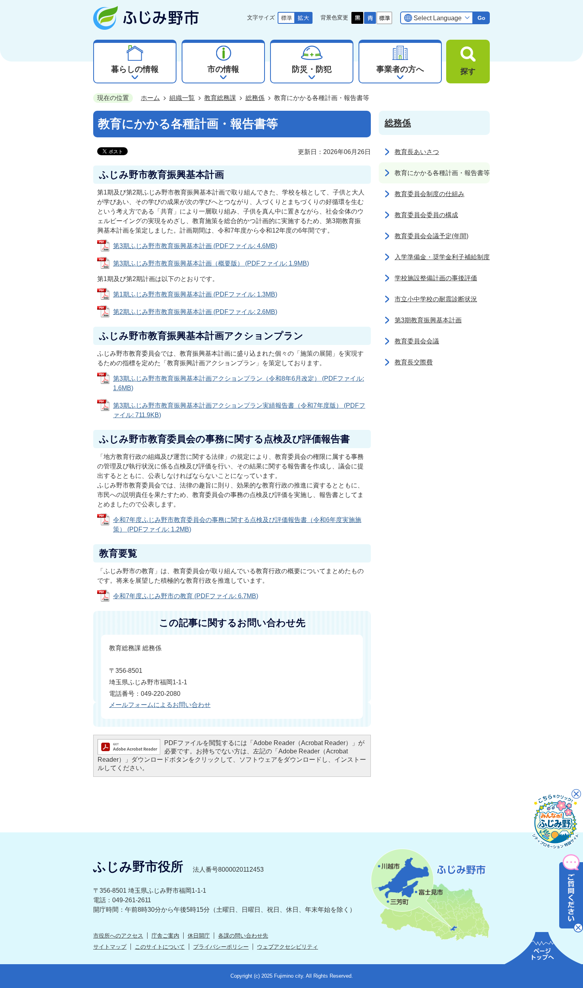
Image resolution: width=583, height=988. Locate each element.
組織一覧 (182, 97)
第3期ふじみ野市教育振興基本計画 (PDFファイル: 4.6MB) (195, 246)
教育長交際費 (414, 362)
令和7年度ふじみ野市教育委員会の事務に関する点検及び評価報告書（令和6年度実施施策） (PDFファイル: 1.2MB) (237, 524)
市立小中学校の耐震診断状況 (436, 299)
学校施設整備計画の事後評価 (436, 278)
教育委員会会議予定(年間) (431, 236)
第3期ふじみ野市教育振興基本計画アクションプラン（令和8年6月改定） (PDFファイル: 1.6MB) (238, 383)
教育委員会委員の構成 (426, 215)
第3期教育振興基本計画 (428, 320)
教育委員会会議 (417, 341)
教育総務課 (220, 97)
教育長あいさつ (417, 151)
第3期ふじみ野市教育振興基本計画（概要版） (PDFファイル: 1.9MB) (211, 263)
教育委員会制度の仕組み (429, 194)
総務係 (255, 97)
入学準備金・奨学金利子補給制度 (442, 257)
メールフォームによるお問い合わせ (160, 704)
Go (481, 18)
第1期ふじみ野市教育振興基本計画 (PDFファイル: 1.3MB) (195, 294)
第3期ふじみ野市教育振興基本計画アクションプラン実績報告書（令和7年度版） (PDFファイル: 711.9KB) (239, 410)
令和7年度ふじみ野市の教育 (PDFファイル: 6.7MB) (185, 596)
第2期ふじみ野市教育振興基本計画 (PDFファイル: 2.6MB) (195, 311)
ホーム (150, 97)
